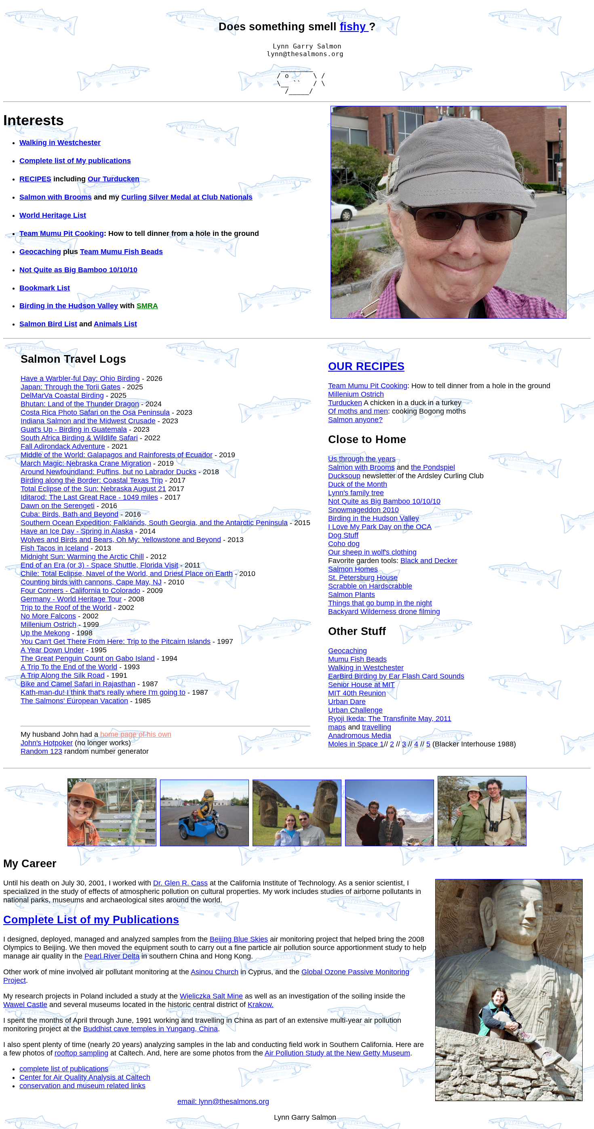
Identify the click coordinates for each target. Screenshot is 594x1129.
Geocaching (40, 252)
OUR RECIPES (366, 366)
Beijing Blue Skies (239, 939)
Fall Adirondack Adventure (63, 446)
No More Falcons (48, 616)
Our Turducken (113, 179)
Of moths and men (358, 411)
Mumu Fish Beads (357, 659)
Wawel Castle (25, 1005)
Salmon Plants (351, 595)
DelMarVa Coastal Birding (62, 395)
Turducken (345, 403)
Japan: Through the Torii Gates (70, 387)
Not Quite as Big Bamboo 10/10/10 (78, 270)
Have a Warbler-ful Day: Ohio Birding (80, 378)
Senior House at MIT (361, 685)
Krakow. (261, 1005)
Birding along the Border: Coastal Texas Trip (92, 480)
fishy (354, 27)
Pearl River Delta (111, 956)
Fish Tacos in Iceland (54, 548)
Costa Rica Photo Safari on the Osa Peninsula (95, 412)
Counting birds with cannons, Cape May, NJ (91, 582)
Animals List (115, 324)
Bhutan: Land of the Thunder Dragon (80, 404)
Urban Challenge (355, 710)
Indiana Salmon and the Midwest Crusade (88, 421)
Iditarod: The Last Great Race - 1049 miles (89, 497)
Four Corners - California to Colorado (80, 591)
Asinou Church (214, 972)
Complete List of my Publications (91, 920)
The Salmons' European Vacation (74, 701)
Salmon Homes (353, 569)
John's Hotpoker (47, 743)
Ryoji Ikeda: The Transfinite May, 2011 (389, 719)
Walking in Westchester (60, 143)
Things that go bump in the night (380, 603)
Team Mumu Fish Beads (121, 252)
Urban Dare (347, 702)
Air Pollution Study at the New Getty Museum (337, 1053)
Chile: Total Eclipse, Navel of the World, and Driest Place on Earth (127, 574)
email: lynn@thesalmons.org (223, 1101)
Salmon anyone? (355, 420)
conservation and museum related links (82, 1086)
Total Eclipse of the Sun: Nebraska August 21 (93, 489)
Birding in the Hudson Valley (68, 306)
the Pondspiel (433, 467)
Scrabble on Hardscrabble (370, 586)
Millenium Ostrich (48, 624)
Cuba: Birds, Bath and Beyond (69, 514)
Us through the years (362, 459)
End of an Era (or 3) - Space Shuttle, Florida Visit (99, 565)
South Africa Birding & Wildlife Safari (79, 438)
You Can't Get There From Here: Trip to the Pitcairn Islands (116, 641)
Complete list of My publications (75, 161)
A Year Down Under (52, 650)
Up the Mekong (45, 633)
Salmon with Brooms (55, 197)
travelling (376, 727)
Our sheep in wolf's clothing (372, 552)
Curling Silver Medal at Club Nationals (187, 197)
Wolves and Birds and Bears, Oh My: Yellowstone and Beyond (121, 540)
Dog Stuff (343, 535)
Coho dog (344, 544)
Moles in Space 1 (356, 744)
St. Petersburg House (363, 578)
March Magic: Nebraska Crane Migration (86, 463)
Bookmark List (44, 288)
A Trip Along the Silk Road (63, 675)
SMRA (147, 306)
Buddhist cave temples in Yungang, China (150, 1029)
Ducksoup (344, 476)
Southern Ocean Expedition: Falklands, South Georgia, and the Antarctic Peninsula (154, 523)
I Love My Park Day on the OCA (380, 527)
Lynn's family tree (356, 493)
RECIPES (35, 179)
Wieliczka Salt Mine (211, 996)
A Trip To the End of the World (69, 667)
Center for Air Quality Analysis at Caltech (84, 1077)
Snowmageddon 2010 (363, 510)
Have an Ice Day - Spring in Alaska (77, 531)
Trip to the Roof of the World (66, 607)
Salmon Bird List (48, 324)
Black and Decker (428, 561)
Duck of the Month (357, 484)
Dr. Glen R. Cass (180, 883)
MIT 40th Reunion (357, 693)
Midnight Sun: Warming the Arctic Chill (82, 557)
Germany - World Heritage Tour (71, 599)
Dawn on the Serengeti (58, 506)
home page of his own (135, 734)
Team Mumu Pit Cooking (61, 233)
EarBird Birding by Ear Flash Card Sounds (396, 676)
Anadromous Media (359, 736)
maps (337, 727)
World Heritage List (52, 215)
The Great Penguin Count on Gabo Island (88, 658)
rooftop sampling (81, 1053)
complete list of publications (63, 1069)
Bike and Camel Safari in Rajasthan (78, 684)
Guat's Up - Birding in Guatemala (74, 429)
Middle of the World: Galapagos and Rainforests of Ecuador (117, 455)
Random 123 (41, 751)
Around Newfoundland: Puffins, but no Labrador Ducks (108, 472)
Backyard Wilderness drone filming (384, 612)
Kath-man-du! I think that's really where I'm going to (103, 692)
